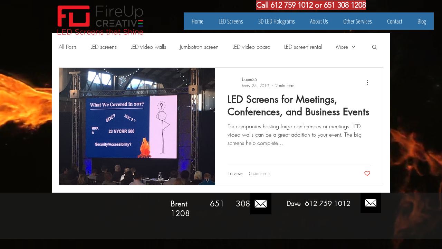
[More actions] (369, 82)
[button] (374, 47)
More (342, 46)
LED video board (251, 46)
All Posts (68, 46)
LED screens (103, 46)
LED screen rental (303, 46)
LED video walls (148, 46)
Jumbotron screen (199, 46)
